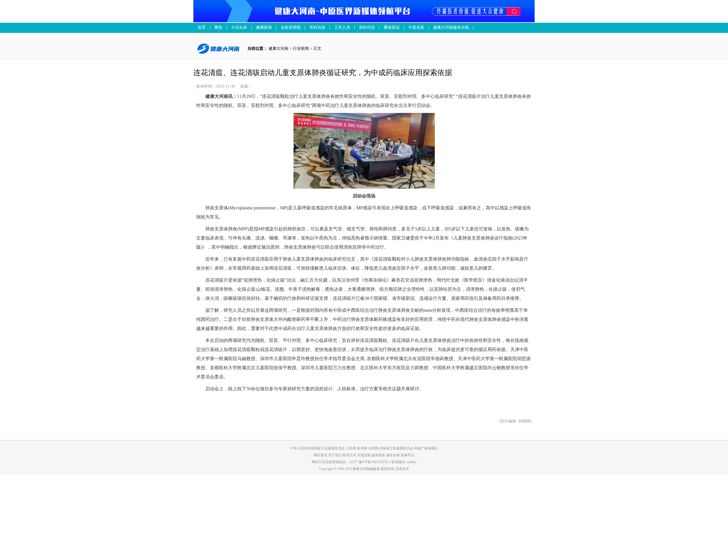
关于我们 (335, 455)
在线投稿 (364, 455)
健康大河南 (278, 48)
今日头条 (239, 28)
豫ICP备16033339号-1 (375, 462)
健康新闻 (264, 28)
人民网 (351, 448)
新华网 (362, 448)
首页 (202, 28)
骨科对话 (367, 28)
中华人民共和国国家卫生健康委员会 (317, 448)
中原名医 (416, 28)
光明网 (373, 448)
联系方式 (350, 455)
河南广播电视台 (426, 448)
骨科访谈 (317, 28)
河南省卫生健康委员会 (396, 448)
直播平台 (407, 455)
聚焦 (218, 28)
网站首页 (320, 455)
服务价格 (393, 455)
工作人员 (342, 28)
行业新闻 (301, 48)
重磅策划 (392, 28)
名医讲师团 (291, 28)
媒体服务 (379, 455)
